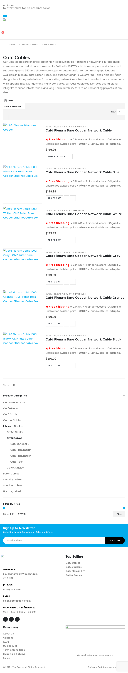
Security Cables (12, 479)
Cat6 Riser (16, 462)
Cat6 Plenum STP (20, 450)
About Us (8, 633)
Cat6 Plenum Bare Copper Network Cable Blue (82, 172)
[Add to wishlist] (69, 156)
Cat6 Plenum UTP (64, 127)
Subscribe (114, 540)
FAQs (6, 641)
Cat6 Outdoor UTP (21, 444)
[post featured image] (22, 142)
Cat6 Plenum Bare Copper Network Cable (79, 130)
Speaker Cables (12, 485)
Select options (56, 156)
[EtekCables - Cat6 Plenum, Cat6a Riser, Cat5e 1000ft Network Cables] (11, 19)
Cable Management (15, 402)
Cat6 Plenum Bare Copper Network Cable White (84, 214)
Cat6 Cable (10, 414)
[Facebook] (5, 619)
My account (10, 645)
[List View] (11, 117)
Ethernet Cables (79, 127)
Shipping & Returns (14, 654)
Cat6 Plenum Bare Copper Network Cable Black (83, 339)
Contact (8, 637)
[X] (11, 619)
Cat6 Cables (51, 127)
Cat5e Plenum (11, 408)
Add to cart (55, 198)
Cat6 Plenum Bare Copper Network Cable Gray (83, 256)
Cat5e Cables (15, 432)
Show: (113, 112)
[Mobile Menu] (5, 16)
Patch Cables (11, 473)
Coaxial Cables (12, 420)
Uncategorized (12, 491)
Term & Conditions (14, 649)
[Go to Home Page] (4, 44)
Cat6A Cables (15, 467)
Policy (6, 658)
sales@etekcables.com (17, 600)
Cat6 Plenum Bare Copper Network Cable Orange (85, 297)
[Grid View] (5, 117)
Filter (119, 514)
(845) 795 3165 (12, 589)
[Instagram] (17, 619)
